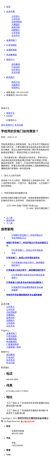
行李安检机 (11, 45)
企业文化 (16, 35)
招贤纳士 (16, 87)
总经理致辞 (17, 22)
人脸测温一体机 (13, 347)
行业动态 (16, 67)
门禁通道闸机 (12, 344)
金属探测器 (11, 50)
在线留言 (16, 85)
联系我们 (10, 77)
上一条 (9, 217)
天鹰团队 (16, 24)
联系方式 (16, 82)
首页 (8, 7)
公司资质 (16, 33)
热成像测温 (11, 55)
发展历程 (16, 27)
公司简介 (16, 16)
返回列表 (10, 220)
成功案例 (16, 64)
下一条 (9, 223)
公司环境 (16, 19)
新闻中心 (10, 59)
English (9, 116)
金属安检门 (11, 40)
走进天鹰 (10, 11)
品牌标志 (16, 30)
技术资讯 (16, 70)
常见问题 (16, 72)
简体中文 (10, 113)
